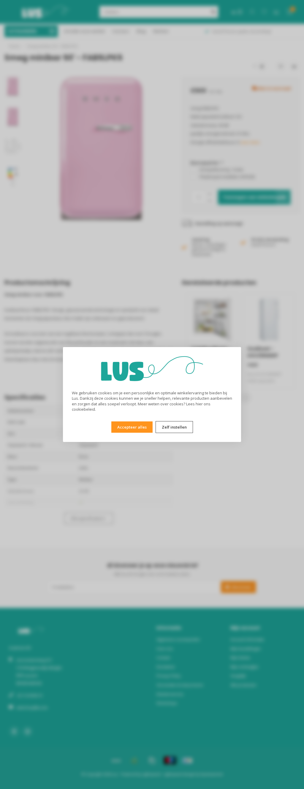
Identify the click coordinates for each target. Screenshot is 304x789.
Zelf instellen (174, 427)
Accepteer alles (132, 427)
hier (199, 404)
